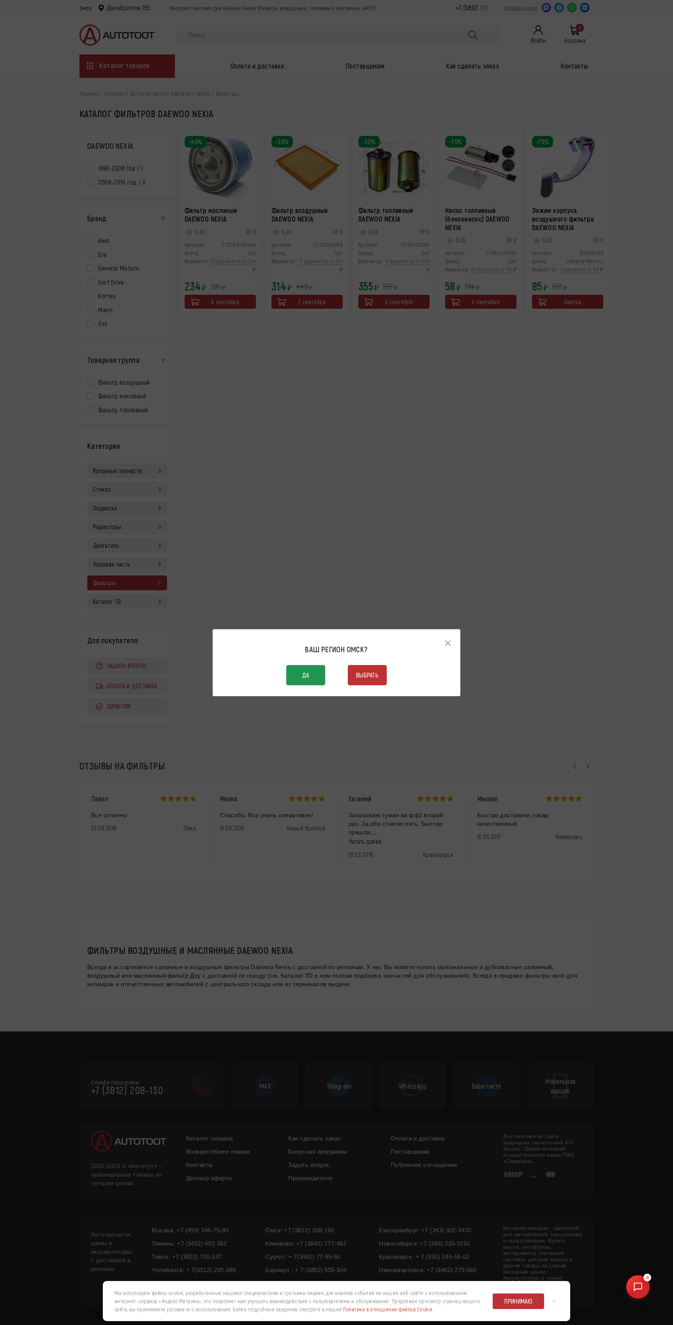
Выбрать (367, 675)
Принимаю (518, 1301)
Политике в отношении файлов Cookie (387, 1309)
